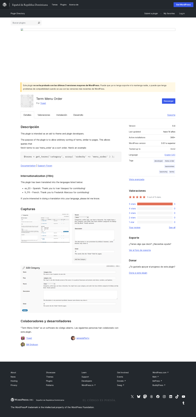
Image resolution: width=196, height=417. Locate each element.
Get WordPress (183, 4)
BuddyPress (159, 385)
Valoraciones (44, 115)
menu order (169, 161)
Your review (134, 227)
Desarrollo (78, 115)
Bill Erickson (32, 344)
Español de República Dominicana (50, 400)
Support (85, 377)
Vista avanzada (136, 179)
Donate (121, 381)
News (13, 377)
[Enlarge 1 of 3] (66, 217)
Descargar (169, 101)
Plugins (49, 381)
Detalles (27, 115)
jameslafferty (83, 338)
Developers (87, 381)
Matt (156, 377)
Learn (84, 372)
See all (172, 227)
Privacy (14, 385)
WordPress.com (161, 372)
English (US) (170, 155)
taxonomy (163, 172)
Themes (49, 377)
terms (172, 172)
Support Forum (45, 165)
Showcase (50, 372)
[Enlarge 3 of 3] (117, 269)
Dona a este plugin (138, 273)
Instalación (61, 115)
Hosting (14, 381)
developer (158, 161)
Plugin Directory (18, 13)
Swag (120, 385)
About (13, 372)
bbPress (157, 381)
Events (120, 377)
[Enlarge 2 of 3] (117, 217)
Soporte (171, 115)
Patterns (50, 385)
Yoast (43, 103)
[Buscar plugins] (39, 22)
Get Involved (123, 372)
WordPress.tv (89, 385)
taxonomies (169, 166)
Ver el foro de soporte (140, 250)
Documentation (28, 165)
